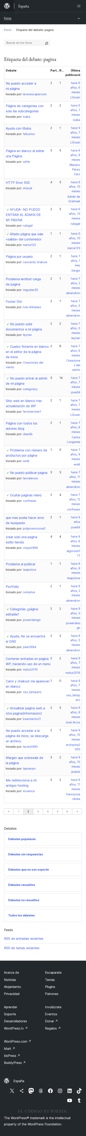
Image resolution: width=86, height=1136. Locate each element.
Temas (50, 980)
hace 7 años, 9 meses (75, 454)
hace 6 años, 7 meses (75, 110)
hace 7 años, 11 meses (74, 476)
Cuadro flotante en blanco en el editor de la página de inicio (27, 352)
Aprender (10, 1007)
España (18, 1081)
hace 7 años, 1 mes (75, 260)
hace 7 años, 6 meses (75, 350)
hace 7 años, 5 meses (75, 305)
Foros (7, 18)
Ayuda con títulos (18, 128)
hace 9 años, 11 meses (74, 784)
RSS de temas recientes (21, 948)
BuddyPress (15, 1063)
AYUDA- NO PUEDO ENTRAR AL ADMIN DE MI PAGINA (23, 215)
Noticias (10, 980)
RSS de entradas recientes (23, 939)
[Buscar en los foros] (46, 43)
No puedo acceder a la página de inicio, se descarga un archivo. (27, 736)
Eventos (51, 1014)
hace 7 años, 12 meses (74, 499)
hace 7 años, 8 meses (75, 427)
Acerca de (11, 972)
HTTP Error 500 (18, 183)
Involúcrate (53, 1007)
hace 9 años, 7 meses (75, 662)
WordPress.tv (16, 1028)
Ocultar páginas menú (25, 495)
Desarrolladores (15, 1021)
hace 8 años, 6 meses (75, 541)
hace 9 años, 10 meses (74, 734)
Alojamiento (12, 987)
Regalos (53, 1028)
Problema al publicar (20, 564)
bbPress (12, 1056)
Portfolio (12, 587)
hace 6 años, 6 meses (75, 87)
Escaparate (53, 972)
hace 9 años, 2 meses (75, 590)
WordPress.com (17, 1041)
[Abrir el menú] (79, 6)
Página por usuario (19, 257)
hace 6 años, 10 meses (74, 186)
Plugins (50, 987)
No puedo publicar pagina (28, 473)
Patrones (51, 994)
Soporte (10, 1014)
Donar (51, 1021)
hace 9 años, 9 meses (75, 712)
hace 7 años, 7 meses (75, 382)
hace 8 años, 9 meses (75, 568)
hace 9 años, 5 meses (75, 613)
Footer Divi (14, 302)
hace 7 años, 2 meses (75, 283)
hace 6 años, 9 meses (75, 155)
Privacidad (12, 994)
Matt (9, 1049)
